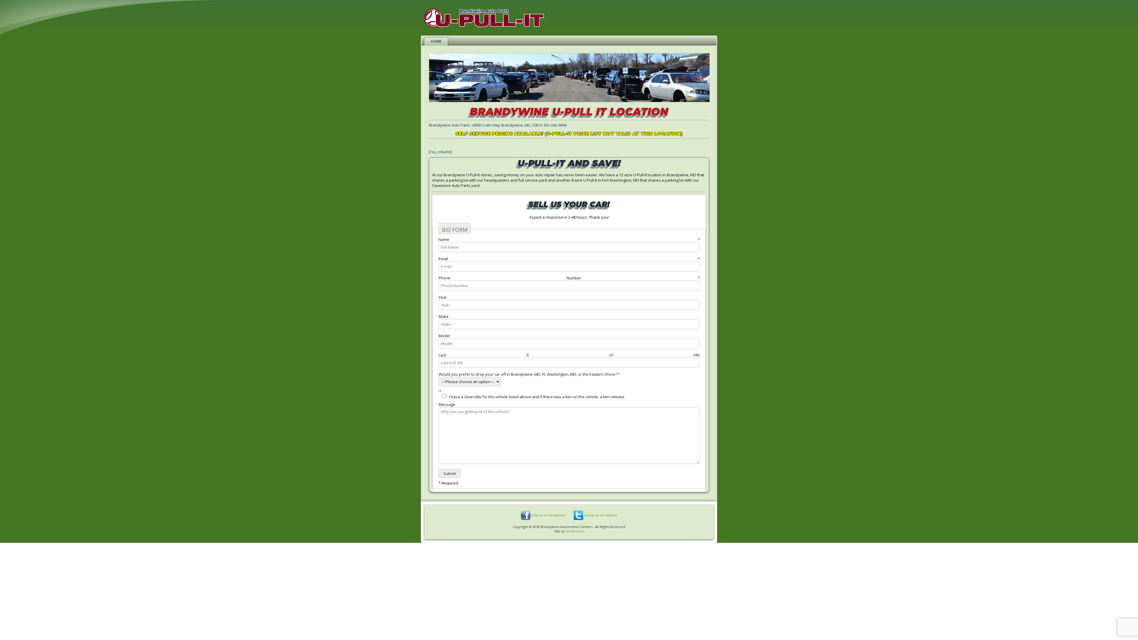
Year (443, 297)
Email (569, 258)
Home (436, 41)
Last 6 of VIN (569, 355)
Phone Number (569, 278)
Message (447, 404)
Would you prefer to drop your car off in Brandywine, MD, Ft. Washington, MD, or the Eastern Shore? (529, 374)
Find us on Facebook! (548, 515)
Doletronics (575, 531)
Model (444, 335)
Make (444, 316)
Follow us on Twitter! (600, 515)
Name (569, 239)
